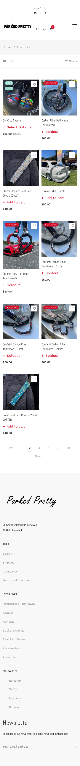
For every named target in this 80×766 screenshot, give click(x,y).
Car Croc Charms (12, 120)
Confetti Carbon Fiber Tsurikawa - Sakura (53, 346)
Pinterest (14, 707)
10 (68, 448)
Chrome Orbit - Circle (53, 191)
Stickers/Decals (13, 630)
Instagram (15, 680)
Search (7, 553)
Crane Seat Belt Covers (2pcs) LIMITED (20, 417)
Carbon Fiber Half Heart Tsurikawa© (54, 122)
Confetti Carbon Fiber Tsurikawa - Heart (15, 346)
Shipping (8, 562)
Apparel (8, 612)
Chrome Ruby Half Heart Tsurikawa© (16, 276)
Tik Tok (13, 689)
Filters (72, 61)
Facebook (14, 698)
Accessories (11, 648)
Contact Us (10, 571)
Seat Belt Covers (14, 639)
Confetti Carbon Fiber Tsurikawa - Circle (53, 264)
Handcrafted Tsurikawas (19, 603)
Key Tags (8, 621)
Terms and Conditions (17, 580)
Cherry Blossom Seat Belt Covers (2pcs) (17, 193)
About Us (9, 657)
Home (7, 47)
